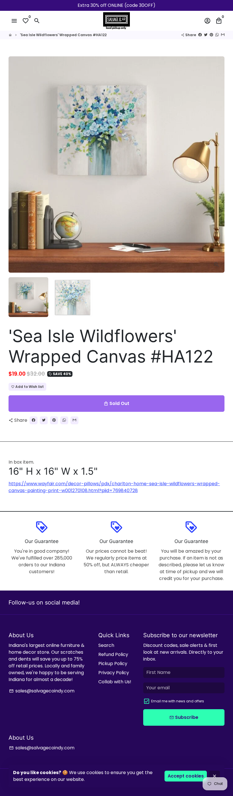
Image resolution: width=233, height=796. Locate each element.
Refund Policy (113, 654)
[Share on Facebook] (200, 34)
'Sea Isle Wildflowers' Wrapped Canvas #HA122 (63, 34)
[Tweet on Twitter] (205, 34)
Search (106, 645)
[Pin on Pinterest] (211, 34)
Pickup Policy (112, 663)
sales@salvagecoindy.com (41, 691)
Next (216, 164)
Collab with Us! (114, 681)
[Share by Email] (222, 34)
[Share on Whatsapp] (217, 34)
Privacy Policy (113, 672)
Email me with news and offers (177, 701)
